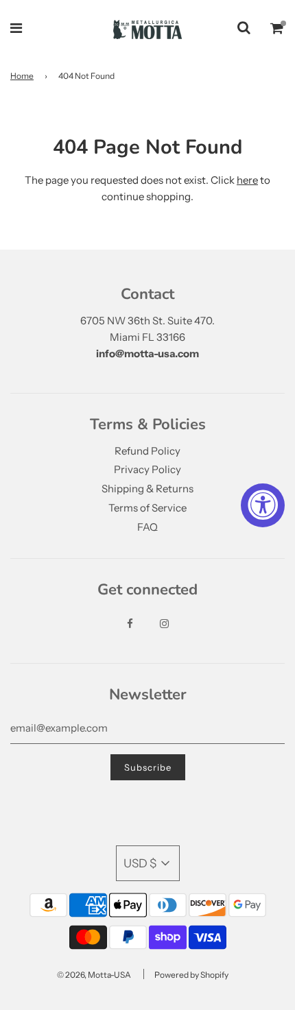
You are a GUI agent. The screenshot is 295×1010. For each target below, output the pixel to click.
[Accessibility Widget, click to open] (263, 505)
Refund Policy (147, 450)
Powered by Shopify (191, 975)
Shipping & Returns (147, 488)
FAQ (147, 526)
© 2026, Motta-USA (94, 975)
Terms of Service (147, 507)
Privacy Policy (147, 469)
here (247, 180)
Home (22, 76)
